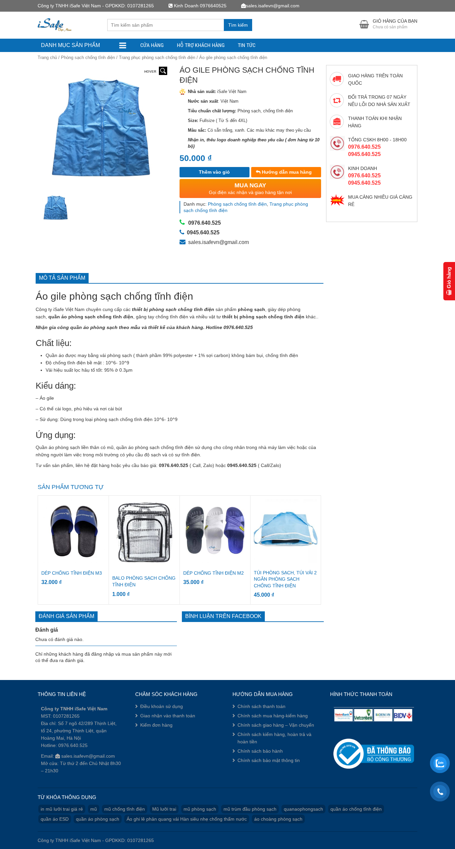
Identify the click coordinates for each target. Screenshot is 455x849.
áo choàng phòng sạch (278, 819)
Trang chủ (47, 57)
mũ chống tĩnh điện (124, 809)
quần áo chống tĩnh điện (356, 809)
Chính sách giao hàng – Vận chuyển (275, 725)
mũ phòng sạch (200, 809)
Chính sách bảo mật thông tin (268, 760)
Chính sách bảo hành (260, 751)
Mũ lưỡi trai (164, 809)
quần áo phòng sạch (97, 819)
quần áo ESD (55, 819)
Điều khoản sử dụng (161, 706)
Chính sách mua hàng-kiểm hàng (272, 715)
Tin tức (246, 45)
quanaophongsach (303, 809)
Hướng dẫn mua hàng (286, 172)
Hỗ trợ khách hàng (201, 45)
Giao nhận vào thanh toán (167, 715)
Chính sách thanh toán (261, 706)
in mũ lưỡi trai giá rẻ (62, 809)
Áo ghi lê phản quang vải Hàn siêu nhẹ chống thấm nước (187, 819)
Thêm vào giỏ (214, 172)
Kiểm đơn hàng (156, 725)
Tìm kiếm (238, 25)
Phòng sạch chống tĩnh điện (88, 57)
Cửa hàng (152, 45)
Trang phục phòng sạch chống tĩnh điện (157, 57)
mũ (93, 809)
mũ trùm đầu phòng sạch (250, 809)
